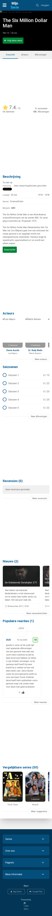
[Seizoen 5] (26, 408)
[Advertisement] (26, 80)
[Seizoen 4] (26, 400)
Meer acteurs (41, 359)
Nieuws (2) (10, 561)
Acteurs (24, 54)
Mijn (15, 5)
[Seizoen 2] (26, 383)
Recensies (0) (13, 481)
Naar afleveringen (39, 416)
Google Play (37, 891)
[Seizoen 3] (26, 391)
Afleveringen (41, 54)
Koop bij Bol (9, 249)
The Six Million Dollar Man (25, 23)
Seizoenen (10, 367)
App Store (17, 891)
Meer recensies (39, 498)
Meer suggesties (39, 811)
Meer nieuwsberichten (36, 613)
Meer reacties (40, 702)
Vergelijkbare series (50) (20, 767)
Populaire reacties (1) (18, 621)
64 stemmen (8, 111)
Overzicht (10, 54)
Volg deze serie (14, 40)
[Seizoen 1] (26, 375)
